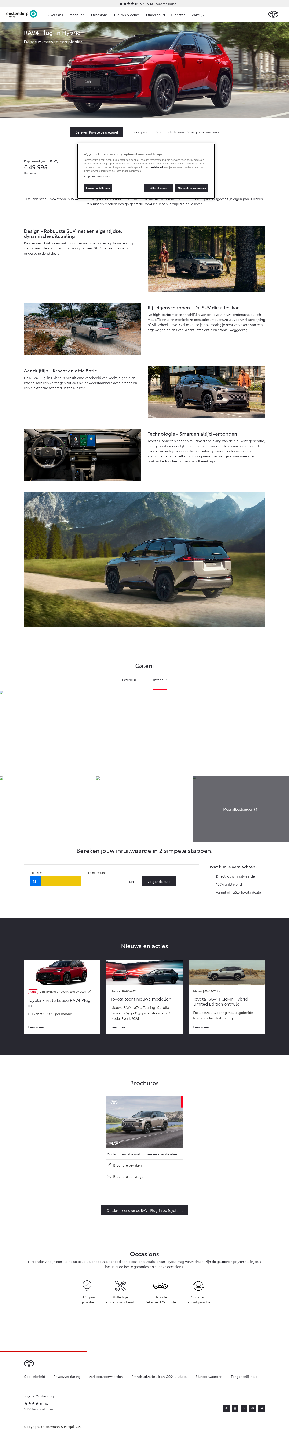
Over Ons (55, 14)
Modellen (77, 14)
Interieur (160, 680)
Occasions (99, 14)
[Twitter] (261, 1408)
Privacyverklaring (67, 1376)
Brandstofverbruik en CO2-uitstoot (159, 1376)
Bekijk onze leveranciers (97, 176)
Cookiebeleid (34, 1376)
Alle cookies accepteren (192, 187)
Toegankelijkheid (244, 1376)
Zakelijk (198, 14)
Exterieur (129, 680)
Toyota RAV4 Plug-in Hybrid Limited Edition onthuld (220, 1001)
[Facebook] (226, 1408)
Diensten (178, 14)
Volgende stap (159, 881)
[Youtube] (252, 1408)
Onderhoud (155, 14)
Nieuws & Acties (127, 14)
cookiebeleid (156, 167)
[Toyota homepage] (273, 14)
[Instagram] (235, 1408)
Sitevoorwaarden (208, 1376)
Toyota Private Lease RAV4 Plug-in (60, 1002)
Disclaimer (31, 173)
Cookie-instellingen (98, 187)
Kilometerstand (96, 872)
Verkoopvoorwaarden (106, 1376)
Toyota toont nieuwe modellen (141, 998)
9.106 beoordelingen (161, 3)
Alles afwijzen (158, 187)
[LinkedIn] (244, 1408)
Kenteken (36, 872)
